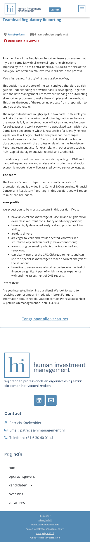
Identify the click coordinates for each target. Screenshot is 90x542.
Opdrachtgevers (22, 476)
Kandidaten (18, 485)
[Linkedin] (39, 400)
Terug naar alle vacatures (45, 318)
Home (13, 467)
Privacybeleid (45, 520)
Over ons (16, 493)
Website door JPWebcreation (45, 537)
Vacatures (17, 502)
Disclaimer (45, 515)
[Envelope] (51, 400)
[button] (81, 8)
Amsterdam (16, 34)
